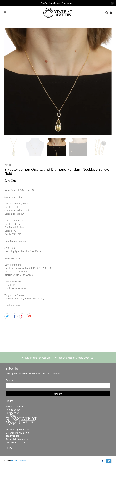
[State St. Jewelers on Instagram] (10, 448)
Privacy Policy (12, 412)
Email (9, 380)
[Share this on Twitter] (7, 316)
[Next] (106, 81)
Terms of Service (14, 406)
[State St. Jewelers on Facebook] (7, 448)
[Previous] (9, 81)
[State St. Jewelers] (58, 12)
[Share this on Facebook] (15, 316)
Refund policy (13, 409)
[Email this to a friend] (29, 316)
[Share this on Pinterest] (22, 316)
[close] (112, 3)
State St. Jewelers (18, 460)
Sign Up (58, 393)
